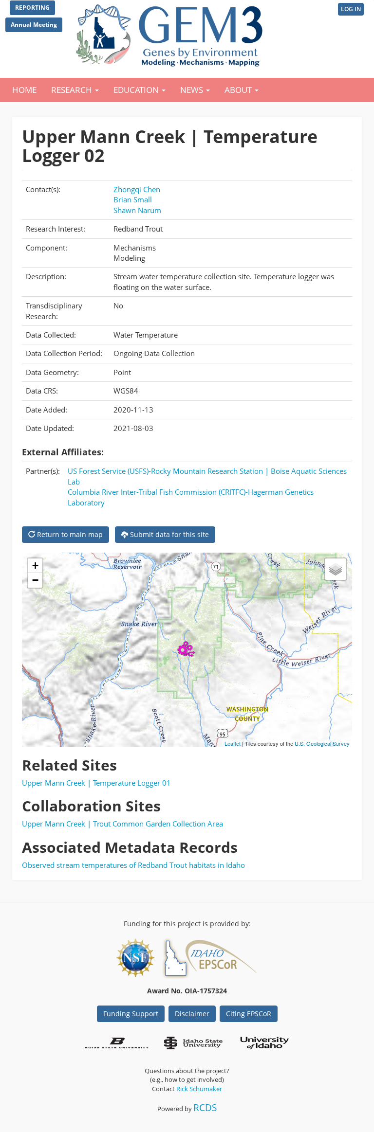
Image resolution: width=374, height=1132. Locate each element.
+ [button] (35, 565)
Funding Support (130, 1013)
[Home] (171, 33)
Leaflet (232, 743)
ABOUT (239, 89)
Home (24, 89)
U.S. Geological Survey (322, 743)
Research (72, 89)
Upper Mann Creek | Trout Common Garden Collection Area (122, 823)
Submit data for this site (168, 534)
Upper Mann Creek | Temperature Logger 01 (96, 783)
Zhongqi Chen (136, 189)
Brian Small (132, 199)
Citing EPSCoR (248, 1013)
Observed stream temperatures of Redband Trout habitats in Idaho (133, 865)
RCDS (205, 1107)
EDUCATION (137, 89)
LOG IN (351, 9)
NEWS (192, 89)
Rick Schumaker (199, 1088)
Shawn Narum (137, 210)
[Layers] (335, 569)
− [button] (35, 580)
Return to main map (69, 534)
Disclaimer (192, 1013)
